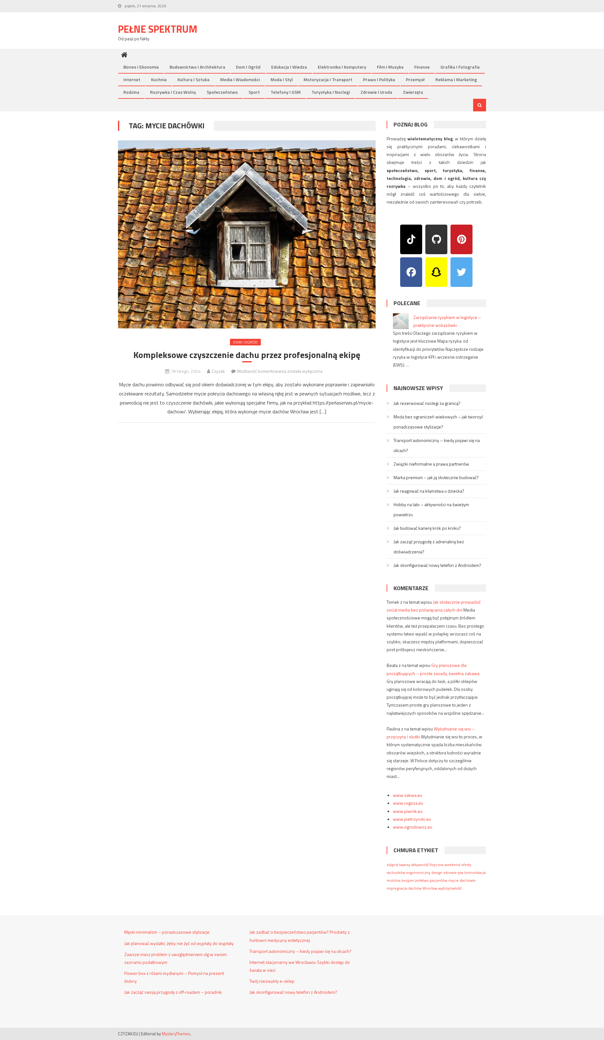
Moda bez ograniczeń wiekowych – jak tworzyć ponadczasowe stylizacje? (438, 421)
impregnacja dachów (404, 888)
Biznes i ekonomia (141, 67)
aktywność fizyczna (427, 865)
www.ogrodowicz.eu (412, 827)
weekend (452, 865)
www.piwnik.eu (407, 811)
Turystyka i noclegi (330, 92)
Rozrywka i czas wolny (173, 92)
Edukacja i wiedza (289, 67)
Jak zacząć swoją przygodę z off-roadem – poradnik (173, 992)
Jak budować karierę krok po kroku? (427, 528)
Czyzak (218, 371)
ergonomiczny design (424, 872)
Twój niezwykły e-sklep (271, 981)
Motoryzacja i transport (328, 79)
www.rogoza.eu (408, 803)
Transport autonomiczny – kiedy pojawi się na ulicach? (437, 445)
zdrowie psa (453, 872)
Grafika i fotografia (460, 67)
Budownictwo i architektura (197, 67)
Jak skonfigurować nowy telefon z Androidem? (437, 565)
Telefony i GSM (286, 92)
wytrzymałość (449, 888)
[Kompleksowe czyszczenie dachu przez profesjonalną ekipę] (247, 234)
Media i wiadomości (240, 79)
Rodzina (131, 92)
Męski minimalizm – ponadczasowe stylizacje (167, 932)
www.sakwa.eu (407, 795)
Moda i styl (282, 79)
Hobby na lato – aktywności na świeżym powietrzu (431, 509)
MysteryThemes (176, 1034)
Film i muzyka (390, 67)
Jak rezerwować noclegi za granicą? (427, 403)
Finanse (422, 67)
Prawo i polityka (379, 79)
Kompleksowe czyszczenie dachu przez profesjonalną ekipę (246, 355)
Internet (131, 79)
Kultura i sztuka (193, 79)
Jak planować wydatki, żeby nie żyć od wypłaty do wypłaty (179, 943)
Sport (254, 92)
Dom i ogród (248, 67)
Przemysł (415, 79)
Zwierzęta (413, 92)
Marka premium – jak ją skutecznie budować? (436, 477)
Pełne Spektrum (157, 28)
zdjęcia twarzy (398, 865)
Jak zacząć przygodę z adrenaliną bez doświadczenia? (429, 546)
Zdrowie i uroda (376, 92)
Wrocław (429, 888)
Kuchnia (159, 79)
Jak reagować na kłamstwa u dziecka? (429, 491)
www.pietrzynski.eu (412, 819)
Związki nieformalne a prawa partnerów (431, 464)
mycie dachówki (462, 880)
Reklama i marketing (456, 79)
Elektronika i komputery (342, 67)
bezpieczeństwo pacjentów (424, 880)
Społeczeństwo (222, 92)
